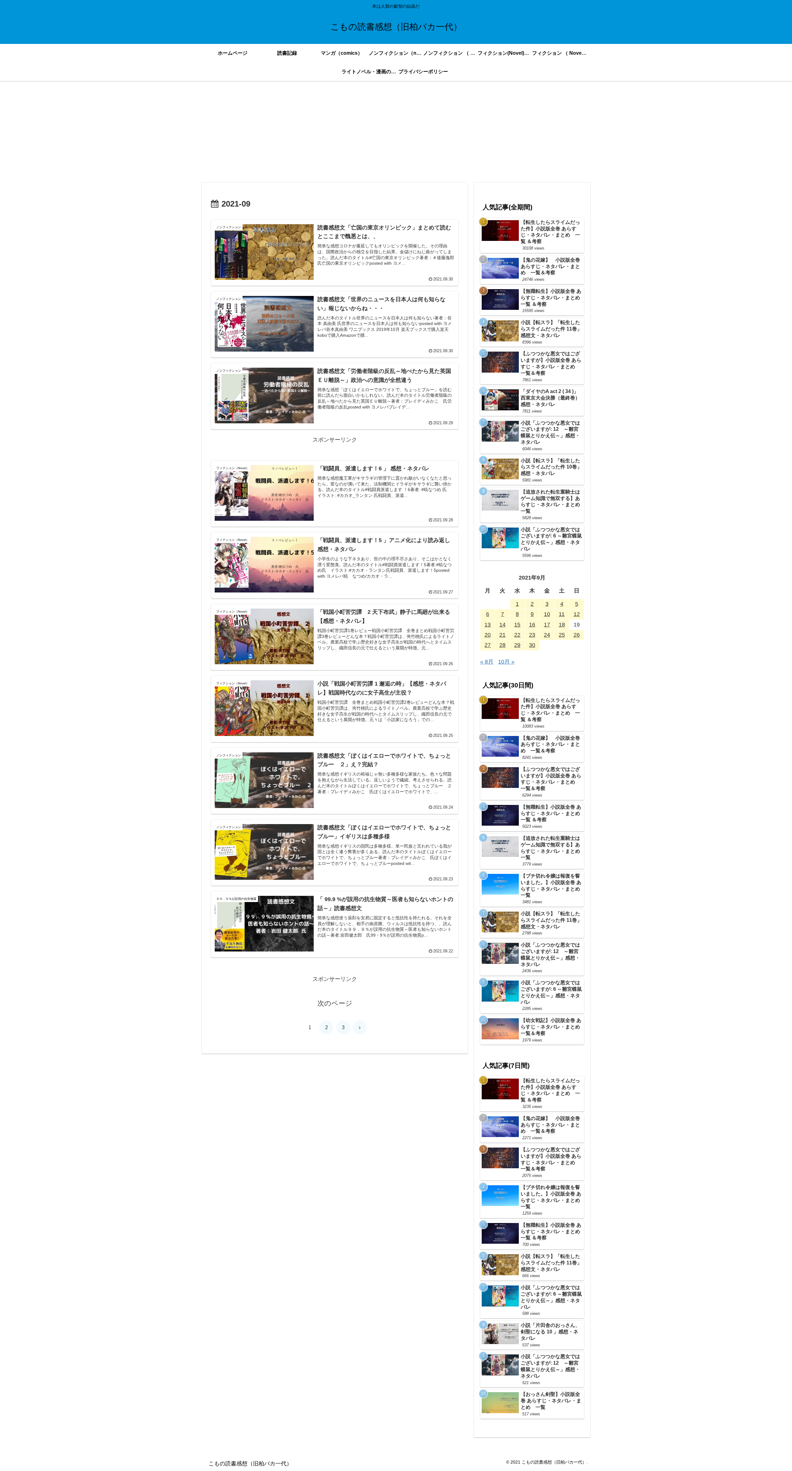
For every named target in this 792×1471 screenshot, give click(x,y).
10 (547, 614)
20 (487, 635)
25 (562, 635)
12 (577, 614)
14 (502, 625)
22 (517, 635)
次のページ (334, 1003)
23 (532, 635)
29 (517, 645)
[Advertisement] (396, 131)
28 (502, 645)
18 (562, 625)
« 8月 (486, 662)
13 (487, 625)
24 (547, 635)
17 (547, 625)
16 (532, 625)
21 (502, 635)
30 (532, 645)
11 (562, 614)
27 (487, 645)
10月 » (506, 662)
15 (517, 625)
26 (577, 635)
